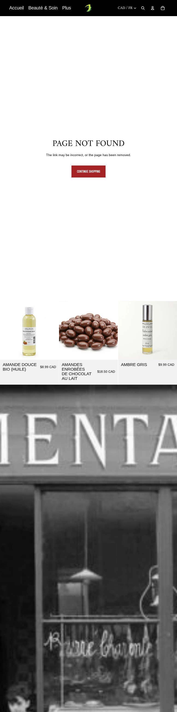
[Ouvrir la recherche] (143, 8)
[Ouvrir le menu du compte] (153, 8)
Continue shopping (88, 171)
